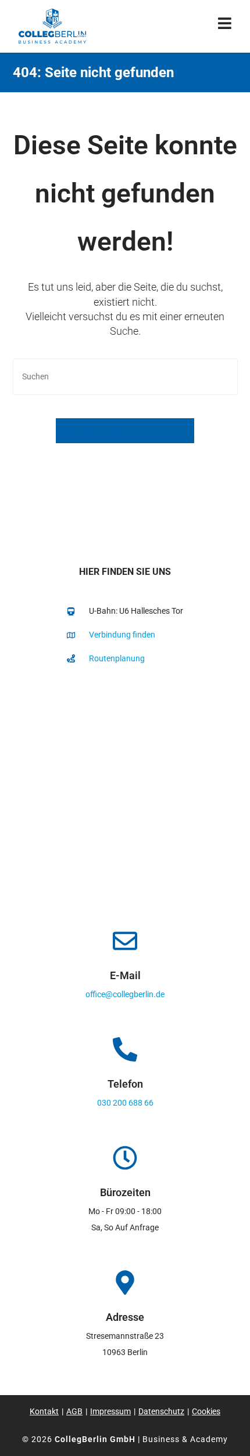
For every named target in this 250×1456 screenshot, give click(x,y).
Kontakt (44, 1411)
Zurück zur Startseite (125, 430)
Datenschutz (161, 1411)
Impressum (110, 1411)
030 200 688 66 (125, 1102)
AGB (74, 1411)
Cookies (206, 1411)
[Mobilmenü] (225, 25)
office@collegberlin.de (125, 994)
